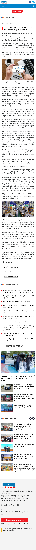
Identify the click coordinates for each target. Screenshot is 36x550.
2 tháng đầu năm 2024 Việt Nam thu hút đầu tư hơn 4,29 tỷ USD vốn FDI (18, 28)
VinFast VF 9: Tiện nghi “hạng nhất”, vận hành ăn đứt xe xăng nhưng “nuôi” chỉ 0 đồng (24, 386)
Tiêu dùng (10, 18)
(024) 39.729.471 (18, 509)
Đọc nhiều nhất (11, 418)
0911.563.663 (8, 509)
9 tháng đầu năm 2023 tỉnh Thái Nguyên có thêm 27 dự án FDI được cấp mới (18, 317)
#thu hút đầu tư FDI (9, 272)
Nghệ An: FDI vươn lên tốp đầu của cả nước (16, 322)
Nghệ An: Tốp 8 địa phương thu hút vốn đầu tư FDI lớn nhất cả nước (18, 334)
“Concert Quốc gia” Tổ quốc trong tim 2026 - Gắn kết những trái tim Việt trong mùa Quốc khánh (24, 427)
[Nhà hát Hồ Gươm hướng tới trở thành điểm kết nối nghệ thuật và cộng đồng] (7, 457)
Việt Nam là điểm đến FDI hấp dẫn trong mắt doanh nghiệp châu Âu (18, 306)
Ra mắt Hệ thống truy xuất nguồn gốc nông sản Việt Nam (23, 406)
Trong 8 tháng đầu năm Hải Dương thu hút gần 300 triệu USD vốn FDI (18, 297)
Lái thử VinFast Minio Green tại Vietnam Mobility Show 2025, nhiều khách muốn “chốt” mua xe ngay (24, 397)
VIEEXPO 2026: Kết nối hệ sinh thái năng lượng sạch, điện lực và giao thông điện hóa (24, 436)
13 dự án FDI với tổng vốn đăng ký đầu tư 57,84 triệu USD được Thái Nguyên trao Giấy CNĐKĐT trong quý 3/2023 (19, 328)
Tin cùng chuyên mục (15, 346)
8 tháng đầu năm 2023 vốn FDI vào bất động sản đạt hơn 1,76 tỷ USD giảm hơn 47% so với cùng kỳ (18, 291)
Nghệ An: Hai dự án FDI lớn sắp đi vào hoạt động (17, 301)
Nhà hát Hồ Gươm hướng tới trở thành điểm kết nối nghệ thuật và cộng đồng (23, 456)
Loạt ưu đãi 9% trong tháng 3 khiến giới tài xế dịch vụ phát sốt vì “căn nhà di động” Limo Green (17, 378)
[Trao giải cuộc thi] (7, 448)
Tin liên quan (12, 285)
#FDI (5, 268)
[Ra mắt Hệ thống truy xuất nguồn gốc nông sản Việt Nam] (7, 408)
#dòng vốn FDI (14, 268)
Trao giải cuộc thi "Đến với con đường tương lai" (24, 445)
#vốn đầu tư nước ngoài (11, 276)
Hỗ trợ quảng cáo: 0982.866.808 (14, 520)
